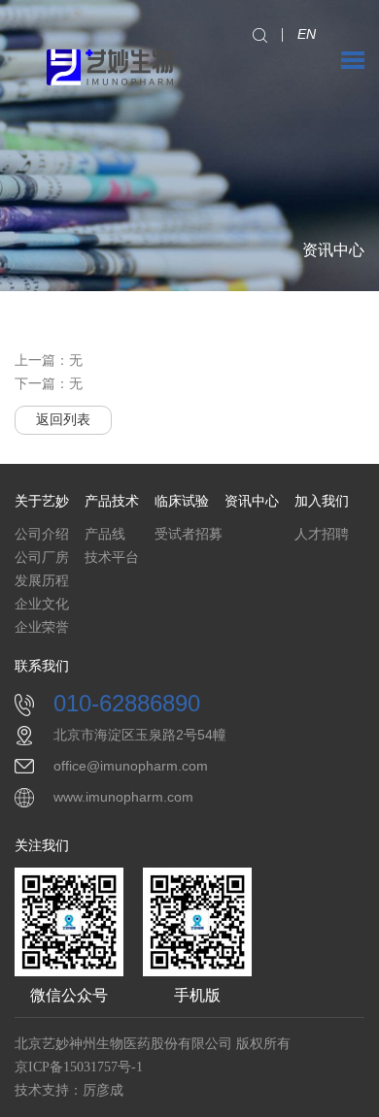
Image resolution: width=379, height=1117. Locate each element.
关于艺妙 (42, 501)
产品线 (105, 534)
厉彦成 (103, 1090)
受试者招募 (189, 534)
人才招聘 (321, 534)
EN (306, 34)
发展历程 (42, 581)
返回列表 (63, 419)
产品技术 (112, 501)
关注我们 (42, 845)
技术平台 (112, 557)
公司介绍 (42, 534)
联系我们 (42, 666)
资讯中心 (251, 501)
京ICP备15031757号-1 (79, 1067)
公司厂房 (42, 557)
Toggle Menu (352, 60)
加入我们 (321, 501)
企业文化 (42, 604)
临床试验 (182, 501)
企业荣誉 (42, 627)
